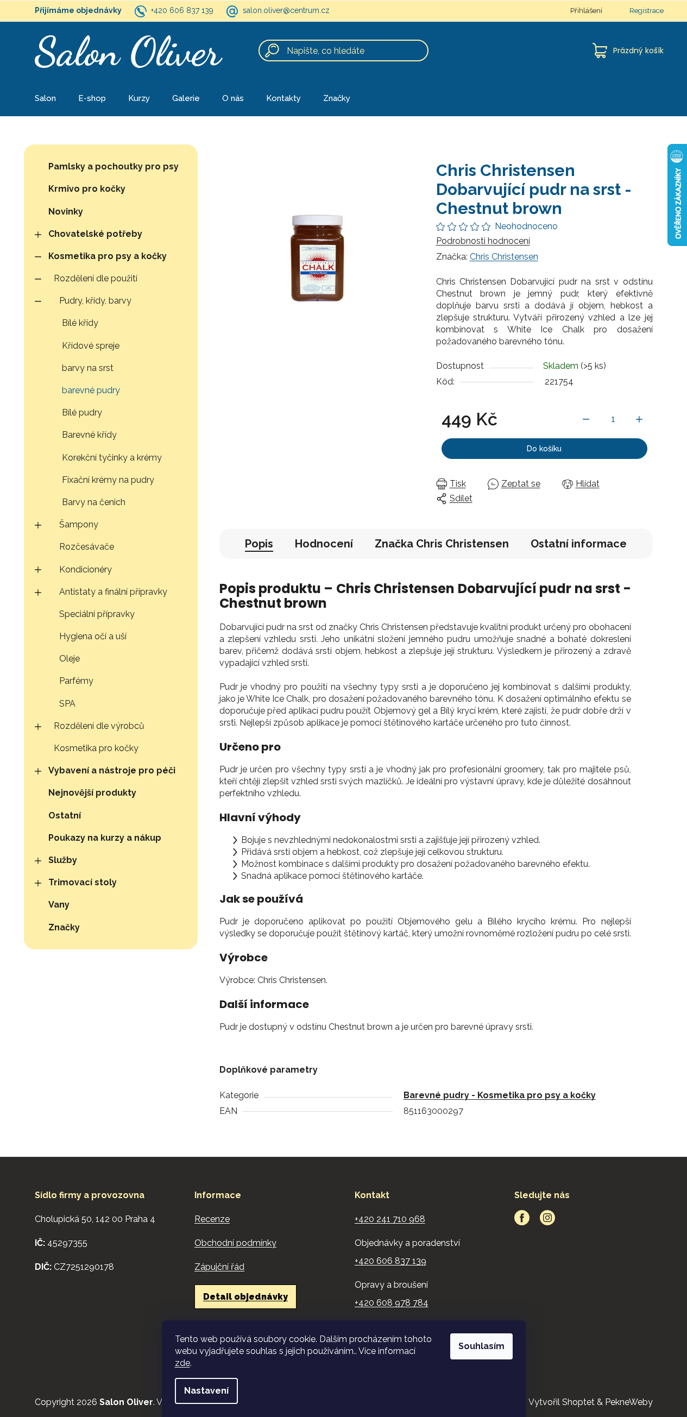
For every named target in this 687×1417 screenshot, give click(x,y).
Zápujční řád (219, 1267)
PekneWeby (629, 1402)
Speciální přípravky (97, 614)
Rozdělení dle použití (95, 278)
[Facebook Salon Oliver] (522, 1217)
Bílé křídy (80, 323)
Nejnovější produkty (92, 793)
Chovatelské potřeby (95, 234)
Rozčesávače (86, 546)
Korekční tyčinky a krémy (112, 457)
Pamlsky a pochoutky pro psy (113, 166)
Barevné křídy (89, 435)
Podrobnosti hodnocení (483, 241)
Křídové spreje (90, 346)
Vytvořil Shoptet (561, 1402)
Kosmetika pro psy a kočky (107, 256)
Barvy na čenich (93, 502)
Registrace (646, 11)
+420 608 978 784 (391, 1303)
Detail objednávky (245, 1297)
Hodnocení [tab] (324, 543)
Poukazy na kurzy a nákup (104, 838)
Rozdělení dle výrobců (99, 726)
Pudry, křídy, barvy (95, 300)
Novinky (65, 211)
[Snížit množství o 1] (586, 419)
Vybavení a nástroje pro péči (111, 770)
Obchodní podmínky (235, 1243)
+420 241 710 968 (390, 1219)
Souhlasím (481, 1346)
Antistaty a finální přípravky (113, 592)
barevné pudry (91, 390)
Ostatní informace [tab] (579, 543)
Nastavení (206, 1390)
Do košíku (544, 448)
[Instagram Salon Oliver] (547, 1217)
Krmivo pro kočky (86, 189)
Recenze (212, 1219)
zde (182, 1363)
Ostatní (64, 815)
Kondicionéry (85, 569)
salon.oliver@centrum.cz (286, 10)
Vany (59, 904)
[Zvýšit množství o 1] (639, 419)
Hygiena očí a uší (93, 636)
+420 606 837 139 (182, 10)
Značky (64, 927)
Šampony (78, 524)
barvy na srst (88, 368)
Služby (62, 860)
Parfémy (76, 681)
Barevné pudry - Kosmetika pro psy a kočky (500, 1095)
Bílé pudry (82, 412)
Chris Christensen (504, 256)
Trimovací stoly (82, 882)
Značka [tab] (442, 543)
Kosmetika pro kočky (96, 748)
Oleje (69, 658)
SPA (67, 703)
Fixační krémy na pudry (108, 480)
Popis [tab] (259, 543)
